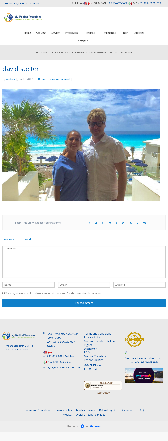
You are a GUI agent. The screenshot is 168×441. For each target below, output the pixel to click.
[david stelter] (81, 145)
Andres (10, 79)
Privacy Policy (92, 337)
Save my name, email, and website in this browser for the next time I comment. (53, 293)
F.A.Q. (87, 352)
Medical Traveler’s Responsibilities (95, 358)
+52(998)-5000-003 (149, 3)
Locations (138, 33)
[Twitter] (92, 370)
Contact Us (82, 41)
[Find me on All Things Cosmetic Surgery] (144, 341)
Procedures (71, 33)
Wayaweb (95, 426)
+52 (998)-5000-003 (60, 362)
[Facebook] (86, 370)
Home (27, 33)
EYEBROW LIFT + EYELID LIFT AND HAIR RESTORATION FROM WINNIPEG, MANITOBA (79, 52)
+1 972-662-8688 (117, 3)
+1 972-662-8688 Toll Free (59, 356)
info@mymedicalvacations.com (25, 3)
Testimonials (109, 33)
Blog (125, 33)
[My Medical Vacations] (23, 17)
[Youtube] (98, 370)
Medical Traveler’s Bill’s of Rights (100, 343)
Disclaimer (90, 348)
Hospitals (90, 33)
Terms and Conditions (97, 333)
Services (55, 33)
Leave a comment (59, 79)
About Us (41, 33)
